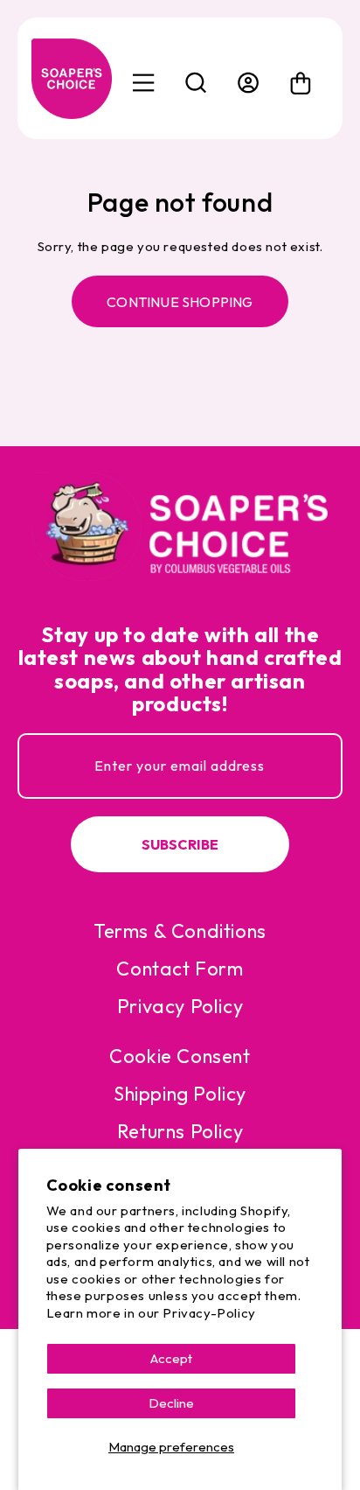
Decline (171, 1403)
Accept (171, 1358)
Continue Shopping (180, 302)
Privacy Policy (180, 1006)
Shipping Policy (180, 1093)
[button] (195, 83)
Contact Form (179, 968)
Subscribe (180, 844)
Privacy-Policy (209, 1313)
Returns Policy (180, 1131)
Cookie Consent (179, 1056)
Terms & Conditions (180, 931)
